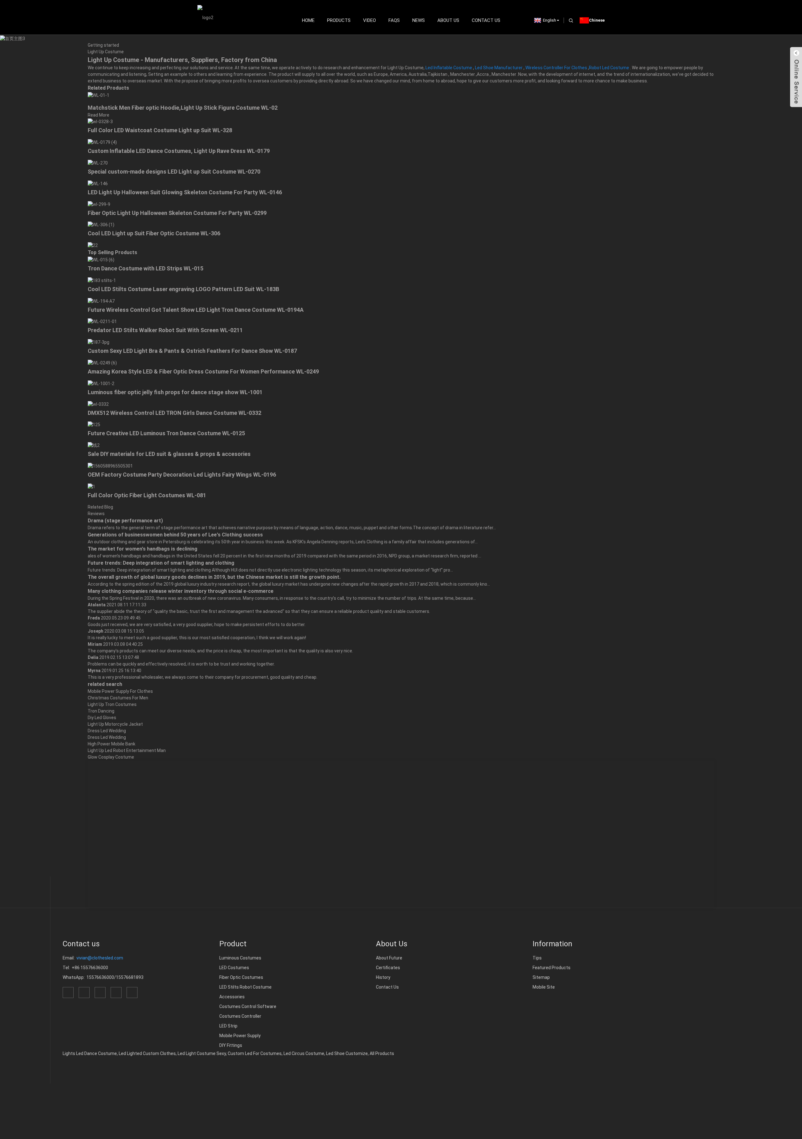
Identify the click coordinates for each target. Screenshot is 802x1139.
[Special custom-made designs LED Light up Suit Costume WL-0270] (98, 162)
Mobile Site (544, 987)
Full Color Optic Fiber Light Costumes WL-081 (147, 495)
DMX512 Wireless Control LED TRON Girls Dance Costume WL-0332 (174, 413)
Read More (98, 115)
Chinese (597, 20)
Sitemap (541, 977)
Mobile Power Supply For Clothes (120, 691)
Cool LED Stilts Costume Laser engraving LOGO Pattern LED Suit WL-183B (183, 289)
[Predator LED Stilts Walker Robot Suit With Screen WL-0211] (102, 321)
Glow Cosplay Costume (111, 757)
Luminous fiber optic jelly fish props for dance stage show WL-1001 (175, 392)
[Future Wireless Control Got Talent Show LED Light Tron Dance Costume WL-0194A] (101, 300)
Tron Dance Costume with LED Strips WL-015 (145, 268)
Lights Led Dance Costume (90, 1053)
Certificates (388, 967)
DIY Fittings (230, 1045)
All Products (382, 1053)
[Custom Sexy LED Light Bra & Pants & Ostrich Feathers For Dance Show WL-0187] (98, 341)
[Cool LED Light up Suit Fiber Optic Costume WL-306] (101, 224)
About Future (389, 957)
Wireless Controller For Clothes (556, 67)
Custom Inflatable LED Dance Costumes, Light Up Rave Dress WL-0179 (179, 151)
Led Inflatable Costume (448, 67)
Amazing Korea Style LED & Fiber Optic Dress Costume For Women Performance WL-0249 (203, 371)
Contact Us (486, 20)
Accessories (232, 996)
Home (308, 20)
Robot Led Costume (609, 67)
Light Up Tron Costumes (112, 704)
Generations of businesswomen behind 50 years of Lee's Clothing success (175, 535)
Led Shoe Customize (347, 1053)
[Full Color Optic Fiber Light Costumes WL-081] (91, 486)
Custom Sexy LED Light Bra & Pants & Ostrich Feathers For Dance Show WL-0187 (192, 350)
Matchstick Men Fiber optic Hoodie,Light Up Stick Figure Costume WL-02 (183, 107)
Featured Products (551, 967)
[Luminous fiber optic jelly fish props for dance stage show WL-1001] (101, 383)
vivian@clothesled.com (99, 957)
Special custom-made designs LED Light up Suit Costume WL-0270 (174, 171)
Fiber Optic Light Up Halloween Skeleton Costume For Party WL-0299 (177, 213)
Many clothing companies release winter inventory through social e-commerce (180, 591)
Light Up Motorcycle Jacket (115, 724)
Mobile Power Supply (240, 1035)
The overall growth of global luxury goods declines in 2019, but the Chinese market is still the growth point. (214, 577)
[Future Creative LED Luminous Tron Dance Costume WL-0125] (94, 424)
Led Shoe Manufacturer (499, 67)
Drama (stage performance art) (125, 521)
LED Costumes (234, 967)
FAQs (394, 20)
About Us (448, 20)
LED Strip (228, 1025)
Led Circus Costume (304, 1053)
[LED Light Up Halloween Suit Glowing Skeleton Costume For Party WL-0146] (98, 183)
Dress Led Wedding (107, 730)
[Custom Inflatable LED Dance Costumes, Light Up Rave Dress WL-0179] (102, 141)
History (383, 977)
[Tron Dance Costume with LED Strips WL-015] (101, 259)
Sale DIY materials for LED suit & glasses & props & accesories (169, 454)
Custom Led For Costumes (255, 1053)
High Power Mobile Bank (111, 743)
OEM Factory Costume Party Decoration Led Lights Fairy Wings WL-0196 (182, 474)
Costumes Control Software (247, 1006)
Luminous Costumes (240, 957)
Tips (537, 957)
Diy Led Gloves (102, 717)
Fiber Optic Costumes (241, 977)
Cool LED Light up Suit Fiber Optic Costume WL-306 (154, 233)
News (418, 20)
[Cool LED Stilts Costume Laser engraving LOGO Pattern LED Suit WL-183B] (102, 280)
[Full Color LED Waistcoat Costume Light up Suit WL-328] (100, 121)
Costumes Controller (240, 1016)
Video (369, 20)
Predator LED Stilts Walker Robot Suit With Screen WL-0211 (165, 330)
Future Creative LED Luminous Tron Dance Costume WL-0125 (166, 433)
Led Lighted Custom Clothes (147, 1053)
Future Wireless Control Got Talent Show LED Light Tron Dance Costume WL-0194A (196, 309)
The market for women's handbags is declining (142, 549)
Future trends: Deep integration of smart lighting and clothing (161, 563)
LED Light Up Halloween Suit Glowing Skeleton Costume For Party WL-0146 (185, 192)
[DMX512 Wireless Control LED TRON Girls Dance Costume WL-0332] (98, 403)
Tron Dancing (101, 710)
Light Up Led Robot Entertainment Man (127, 750)
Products (339, 20)
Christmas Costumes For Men (118, 697)
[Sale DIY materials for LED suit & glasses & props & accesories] (94, 444)
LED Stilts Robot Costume (245, 987)
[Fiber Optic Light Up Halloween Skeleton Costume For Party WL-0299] (99, 203)
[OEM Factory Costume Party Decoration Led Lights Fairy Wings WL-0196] (110, 465)
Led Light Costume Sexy (202, 1053)
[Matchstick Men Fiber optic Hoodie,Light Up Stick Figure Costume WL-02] (98, 94)
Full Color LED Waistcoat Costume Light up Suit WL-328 (160, 130)
